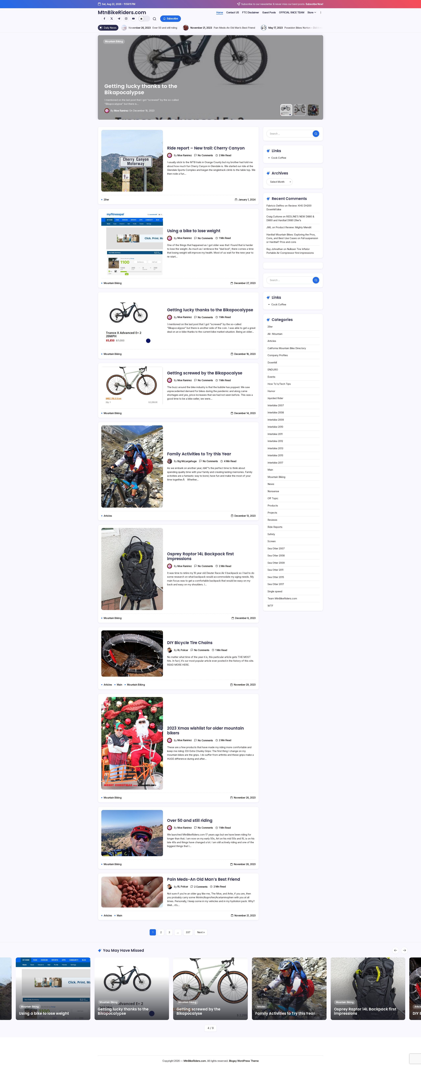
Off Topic (273, 498)
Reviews (272, 519)
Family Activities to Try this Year (147, 92)
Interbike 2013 (275, 448)
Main (270, 469)
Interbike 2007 (276, 405)
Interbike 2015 (275, 455)
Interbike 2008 (276, 412)
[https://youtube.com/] (133, 19)
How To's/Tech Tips (279, 383)
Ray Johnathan (274, 249)
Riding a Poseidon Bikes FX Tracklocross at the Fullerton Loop (252, 27)
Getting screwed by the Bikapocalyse (204, 373)
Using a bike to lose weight (193, 230)
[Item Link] (53, 988)
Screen (272, 541)
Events (271, 376)
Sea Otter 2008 (276, 555)
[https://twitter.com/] (112, 19)
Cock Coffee (278, 157)
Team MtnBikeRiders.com (282, 598)
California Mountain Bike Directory (287, 348)
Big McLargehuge (123, 110)
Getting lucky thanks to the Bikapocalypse (210, 310)
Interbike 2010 (275, 426)
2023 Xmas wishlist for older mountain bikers (205, 730)
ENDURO (273, 369)
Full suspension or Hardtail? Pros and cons (161, 27)
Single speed (275, 591)
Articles (272, 341)
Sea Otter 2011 (275, 569)
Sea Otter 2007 (276, 548)
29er (270, 326)
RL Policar (182, 650)
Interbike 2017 (275, 462)
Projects (272, 512)
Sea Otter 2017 (276, 584)
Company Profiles (278, 355)
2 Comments (201, 886)
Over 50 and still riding (189, 820)
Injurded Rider (275, 398)
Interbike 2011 (275, 434)
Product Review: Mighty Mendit (293, 227)
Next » (201, 932)
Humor (271, 391)
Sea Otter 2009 (276, 562)
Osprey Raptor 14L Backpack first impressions (200, 556)
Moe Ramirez (184, 155)
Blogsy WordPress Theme (244, 1060)
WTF (270, 605)
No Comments (205, 155)
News (271, 484)
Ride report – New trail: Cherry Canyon (206, 148)
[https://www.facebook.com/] (104, 19)
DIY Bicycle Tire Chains (189, 642)
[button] (144, 19)
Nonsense (273, 491)
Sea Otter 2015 (276, 577)
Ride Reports (275, 526)
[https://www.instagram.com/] (126, 19)
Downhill (272, 362)
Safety (271, 534)
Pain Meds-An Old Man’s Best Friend (203, 879)
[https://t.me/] (119, 19)
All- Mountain (275, 333)
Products (273, 505)
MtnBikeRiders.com (122, 12)
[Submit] (316, 133)
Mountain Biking (276, 476)
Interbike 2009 (276, 419)
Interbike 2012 (275, 441)
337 (188, 932)
